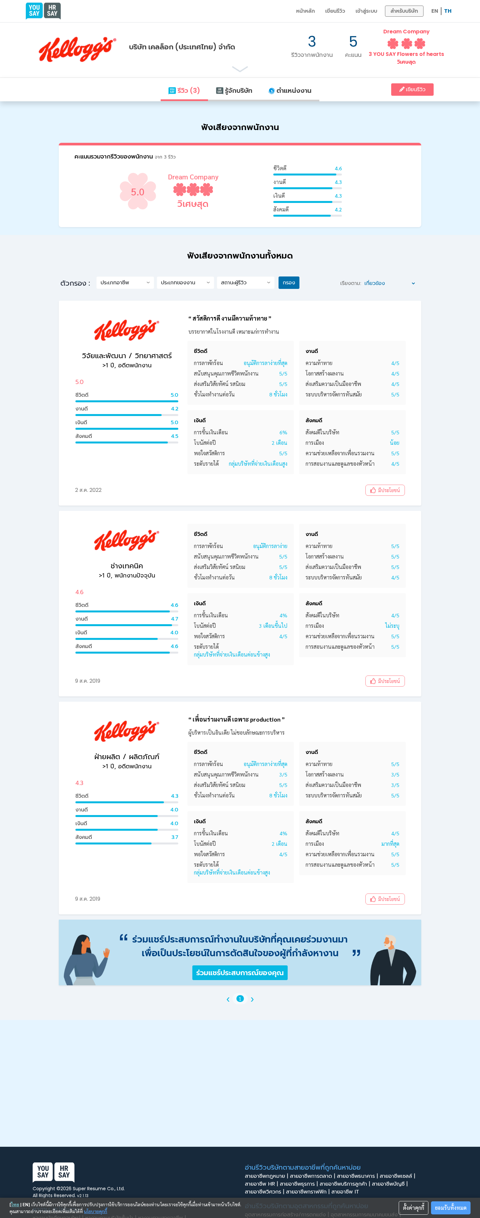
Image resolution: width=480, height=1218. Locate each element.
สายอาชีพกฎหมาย (266, 1176)
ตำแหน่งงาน (293, 90)
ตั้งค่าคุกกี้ (413, 1207)
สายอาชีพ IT (346, 1192)
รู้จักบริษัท (237, 90)
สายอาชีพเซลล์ (397, 1176)
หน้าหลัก (305, 11)
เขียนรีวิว (335, 11)
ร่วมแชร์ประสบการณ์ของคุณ (240, 973)
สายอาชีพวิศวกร (264, 1192)
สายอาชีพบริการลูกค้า (345, 1184)
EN (434, 11)
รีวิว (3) (188, 90)
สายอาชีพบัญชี (390, 1184)
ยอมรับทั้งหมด (451, 1207)
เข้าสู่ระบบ (366, 11)
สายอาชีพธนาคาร (357, 1176)
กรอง (289, 282)
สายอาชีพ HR (261, 1184)
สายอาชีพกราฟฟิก (307, 1192)
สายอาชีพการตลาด (312, 1176)
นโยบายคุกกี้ (95, 1211)
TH (448, 11)
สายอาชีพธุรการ (299, 1184)
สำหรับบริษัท (404, 11)
